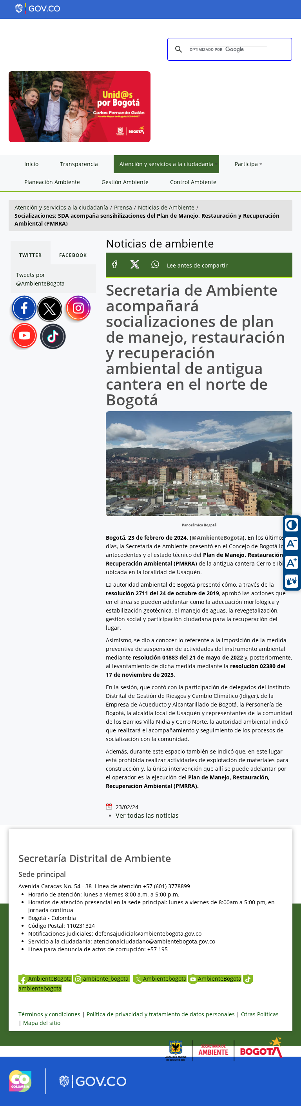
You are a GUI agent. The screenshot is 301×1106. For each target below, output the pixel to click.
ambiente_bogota (106, 978)
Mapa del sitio (41, 1022)
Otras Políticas (260, 1014)
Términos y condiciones (49, 1014)
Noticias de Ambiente (166, 207)
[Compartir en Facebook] (114, 265)
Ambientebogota (165, 978)
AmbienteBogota (50, 978)
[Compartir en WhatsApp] (155, 265)
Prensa (123, 207)
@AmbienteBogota (217, 537)
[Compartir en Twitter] (135, 265)
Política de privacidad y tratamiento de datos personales (161, 1014)
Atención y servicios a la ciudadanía (61, 207)
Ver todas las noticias (147, 815)
